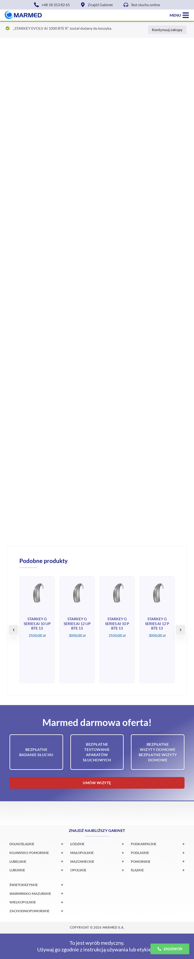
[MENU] (185, 15)
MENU (175, 15)
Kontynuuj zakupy (167, 29)
